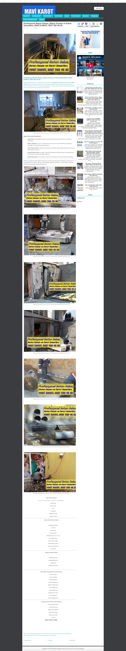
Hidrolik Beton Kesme (31, 635)
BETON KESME (48, 16)
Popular (80, 26)
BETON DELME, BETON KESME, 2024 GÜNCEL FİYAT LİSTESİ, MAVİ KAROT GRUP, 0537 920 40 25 (93, 132)
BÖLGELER (85, 16)
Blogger (82, 648)
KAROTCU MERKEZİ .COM (30, 19)
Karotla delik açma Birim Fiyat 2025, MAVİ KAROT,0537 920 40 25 (93, 88)
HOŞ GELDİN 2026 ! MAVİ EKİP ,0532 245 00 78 (93, 185)
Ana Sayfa (99, 8)
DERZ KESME (58, 16)
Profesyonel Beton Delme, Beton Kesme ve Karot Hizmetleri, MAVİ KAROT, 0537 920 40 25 (47, 24)
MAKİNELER (94, 16)
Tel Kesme (54, 635)
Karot (37, 635)
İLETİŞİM (42, 19)
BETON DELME (36, 16)
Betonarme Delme (50, 633)
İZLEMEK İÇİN (90, 77)
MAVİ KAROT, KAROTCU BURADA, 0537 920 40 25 (93, 175)
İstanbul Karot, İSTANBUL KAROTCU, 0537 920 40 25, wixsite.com (93, 120)
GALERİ (67, 16)
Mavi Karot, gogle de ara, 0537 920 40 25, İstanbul (93, 142)
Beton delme (37, 633)
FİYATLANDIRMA (76, 16)
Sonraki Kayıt (27, 640)
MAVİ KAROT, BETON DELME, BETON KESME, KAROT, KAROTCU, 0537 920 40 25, (93, 153)
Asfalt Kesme (32, 633)
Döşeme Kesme (65, 633)
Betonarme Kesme (58, 633)
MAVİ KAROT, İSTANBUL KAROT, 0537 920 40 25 (93, 108)
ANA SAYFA (26, 16)
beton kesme (43, 633)
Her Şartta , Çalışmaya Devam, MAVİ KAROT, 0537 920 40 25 (93, 164)
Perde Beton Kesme (47, 635)
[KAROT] (79, 201)
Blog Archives (95, 26)
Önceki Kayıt (72, 640)
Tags (87, 26)
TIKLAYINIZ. (90, 79)
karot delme (40, 635)
